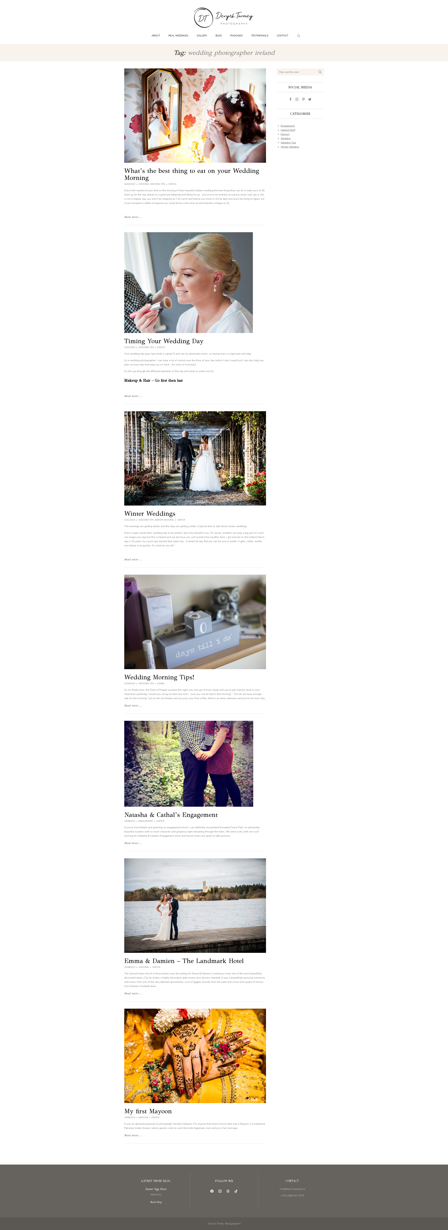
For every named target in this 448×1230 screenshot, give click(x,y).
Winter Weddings (149, 513)
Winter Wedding (164, 519)
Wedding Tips (157, 184)
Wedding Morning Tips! (159, 677)
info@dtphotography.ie (292, 1189)
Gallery (202, 35)
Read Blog (156, 1202)
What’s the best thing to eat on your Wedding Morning (191, 174)
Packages (236, 35)
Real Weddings (178, 35)
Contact (282, 35)
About (156, 35)
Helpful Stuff (288, 130)
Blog (219, 35)
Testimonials (259, 35)
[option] (156, 1191)
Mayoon (143, 1117)
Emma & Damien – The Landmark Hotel (184, 961)
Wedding (144, 184)
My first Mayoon (148, 1111)
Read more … (133, 217)
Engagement (146, 821)
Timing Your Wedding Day (164, 341)
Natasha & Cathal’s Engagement (171, 815)
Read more (156, 1191)
